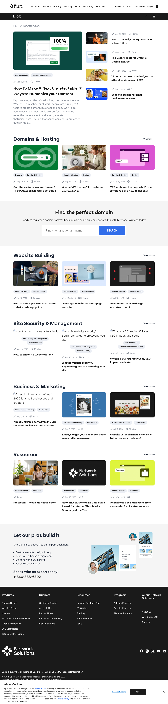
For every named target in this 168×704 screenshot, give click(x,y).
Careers (146, 622)
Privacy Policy (15, 672)
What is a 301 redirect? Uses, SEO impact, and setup (130, 360)
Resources (37, 491)
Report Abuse (46, 613)
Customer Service (48, 603)
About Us (146, 612)
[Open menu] (153, 16)
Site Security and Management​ (35, 339)
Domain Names (9, 603)
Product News (69, 491)
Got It (138, 692)
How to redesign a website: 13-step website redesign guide (34, 305)
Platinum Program (123, 613)
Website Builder (9, 608)
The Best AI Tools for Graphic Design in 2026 (129, 59)
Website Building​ (21, 291)
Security (68, 6)
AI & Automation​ (21, 75)
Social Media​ (43, 410)
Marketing (88, 6)
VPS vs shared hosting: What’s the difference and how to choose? (131, 189)
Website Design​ (39, 291)
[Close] (164, 692)
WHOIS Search (84, 608)
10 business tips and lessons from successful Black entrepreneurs (130, 504)
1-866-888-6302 (27, 577)
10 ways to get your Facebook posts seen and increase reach (84, 436)
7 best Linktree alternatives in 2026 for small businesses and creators (34, 423)
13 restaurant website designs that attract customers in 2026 (132, 78)
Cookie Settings (47, 623)
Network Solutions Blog (88, 603)
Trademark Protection (13, 634)
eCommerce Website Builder (16, 618)
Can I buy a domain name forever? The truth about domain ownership (34, 189)
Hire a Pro (100, 6)
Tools (79, 623)
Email (77, 6)
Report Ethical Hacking (50, 618)
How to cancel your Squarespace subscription (131, 41)
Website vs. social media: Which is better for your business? (131, 436)
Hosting (57, 6)
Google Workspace (11, 623)
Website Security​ (35, 343)
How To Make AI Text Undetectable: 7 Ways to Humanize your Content (47, 91)
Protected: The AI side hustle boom (34, 502)
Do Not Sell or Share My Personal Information (60, 672)
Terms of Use (29, 672)
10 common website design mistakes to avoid (126, 305)
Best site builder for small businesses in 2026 (126, 96)
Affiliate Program (122, 603)
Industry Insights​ (21, 491)
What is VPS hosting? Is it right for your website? (82, 189)
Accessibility (45, 608)
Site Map (81, 613)
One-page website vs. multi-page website (82, 305)
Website (47, 6)
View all (147, 139)
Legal (4, 672)
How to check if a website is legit (33, 354)
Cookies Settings (119, 692)
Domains (35, 6)
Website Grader (84, 618)
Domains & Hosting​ (34, 175)
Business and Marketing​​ (42, 75)
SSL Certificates (10, 628)
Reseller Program (122, 608)
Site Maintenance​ (131, 343)
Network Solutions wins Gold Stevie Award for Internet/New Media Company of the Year (84, 506)
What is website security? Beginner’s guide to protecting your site (83, 366)
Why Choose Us (150, 617)
